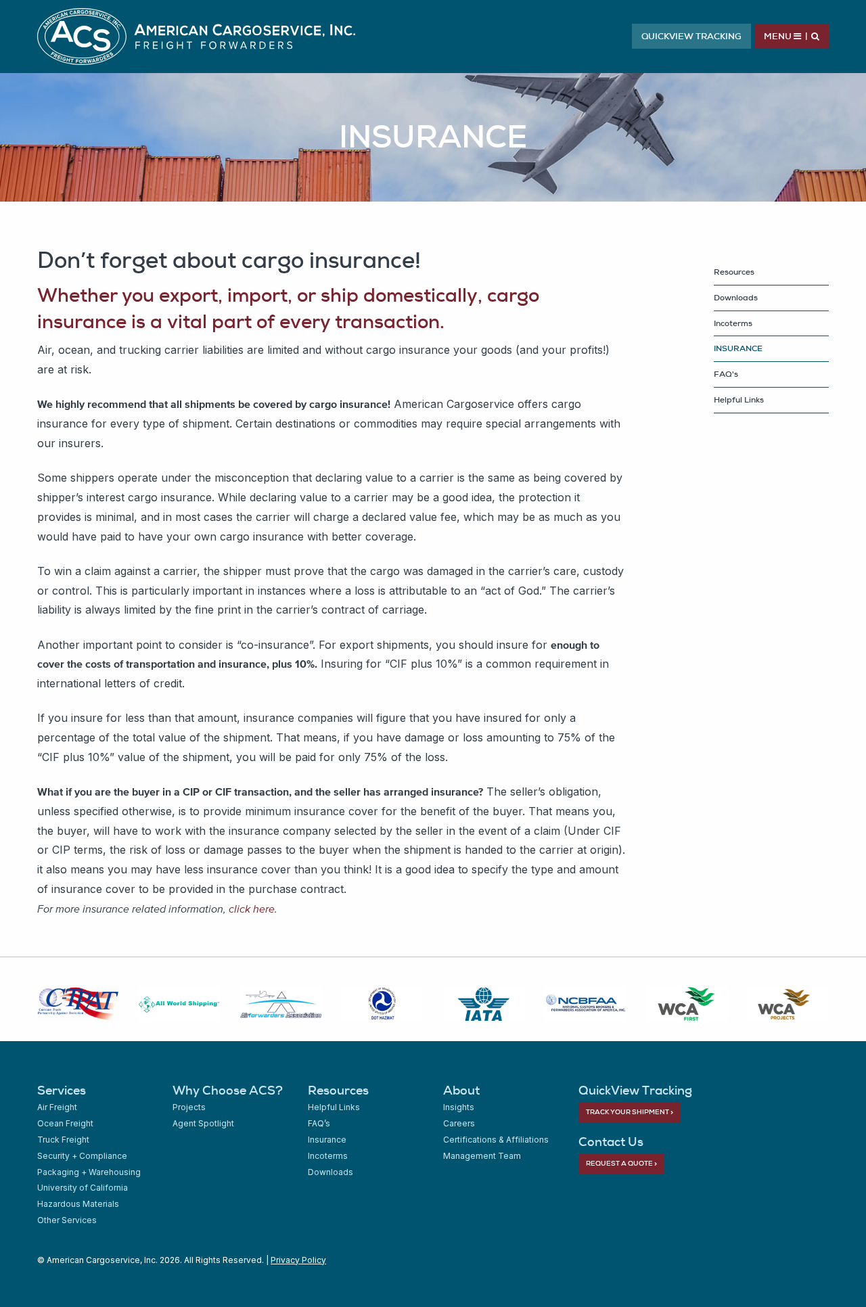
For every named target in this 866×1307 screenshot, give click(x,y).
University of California (82, 1188)
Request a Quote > (621, 1163)
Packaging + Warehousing (89, 1172)
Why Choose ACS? (228, 1090)
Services (61, 1090)
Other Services (67, 1220)
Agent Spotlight (203, 1123)
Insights (458, 1107)
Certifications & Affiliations (496, 1139)
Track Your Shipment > (629, 1111)
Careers (459, 1123)
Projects (189, 1107)
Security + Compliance (82, 1156)
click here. (253, 908)
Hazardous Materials (78, 1204)
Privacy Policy (298, 1260)
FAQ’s (319, 1123)
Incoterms (733, 323)
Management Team (482, 1156)
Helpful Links (739, 399)
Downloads (736, 297)
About (461, 1090)
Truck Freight (63, 1139)
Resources (338, 1090)
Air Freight (57, 1107)
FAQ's (726, 374)
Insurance (327, 1139)
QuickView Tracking (691, 36)
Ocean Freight (65, 1123)
